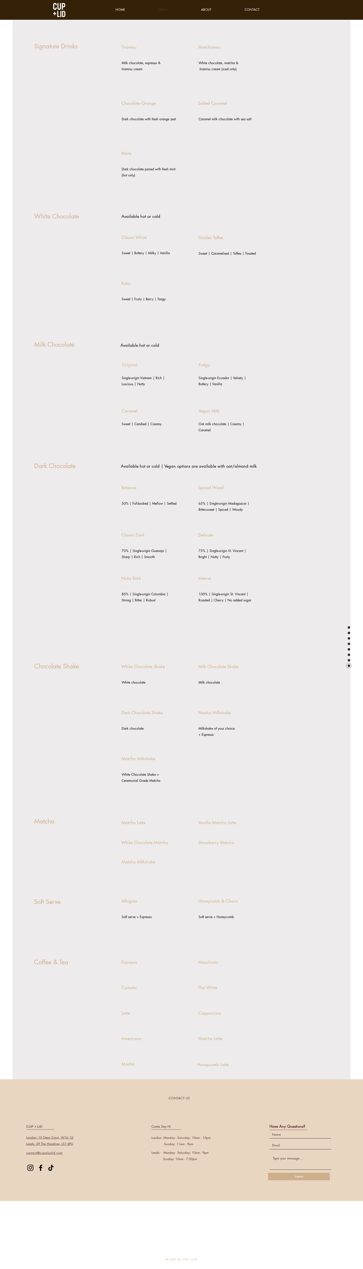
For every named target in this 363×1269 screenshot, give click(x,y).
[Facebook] (41, 1168)
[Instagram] (30, 1168)
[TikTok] (51, 1168)
